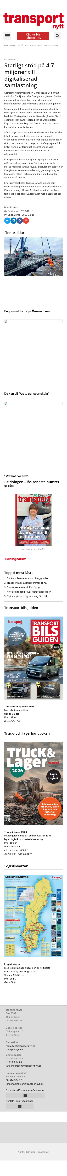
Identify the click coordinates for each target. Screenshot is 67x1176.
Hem (6, 45)
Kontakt (10, 1100)
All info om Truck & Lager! (18, 853)
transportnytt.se (14, 1049)
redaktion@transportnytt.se (20, 1045)
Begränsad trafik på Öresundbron (27, 311)
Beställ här (10, 982)
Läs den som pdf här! (15, 850)
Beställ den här (12, 721)
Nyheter (10, 59)
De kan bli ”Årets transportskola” (26, 393)
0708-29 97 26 (14, 1062)
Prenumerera (25, 1090)
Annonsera (38, 1090)
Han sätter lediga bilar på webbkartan (35, 119)
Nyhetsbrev (12, 1090)
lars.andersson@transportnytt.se (23, 1065)
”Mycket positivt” (16, 476)
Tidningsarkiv (15, 559)
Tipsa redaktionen (24, 1100)
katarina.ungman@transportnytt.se (25, 1083)
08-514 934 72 (14, 1080)
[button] (7, 36)
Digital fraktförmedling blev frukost (22, 123)
